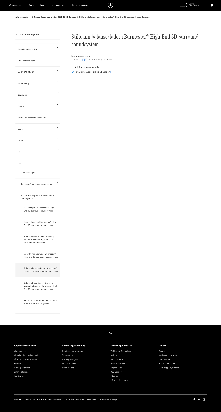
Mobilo (113, 355)
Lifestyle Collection (119, 380)
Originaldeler (116, 367)
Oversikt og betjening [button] (27, 49)
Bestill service (116, 359)
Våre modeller (20, 351)
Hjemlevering (68, 367)
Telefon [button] (21, 106)
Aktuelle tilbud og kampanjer (27, 355)
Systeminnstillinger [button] (26, 60)
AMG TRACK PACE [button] (26, 72)
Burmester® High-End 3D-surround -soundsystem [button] (37, 197)
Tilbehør (114, 376)
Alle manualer (22, 17)
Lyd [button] (19, 163)
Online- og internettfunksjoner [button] (32, 117)
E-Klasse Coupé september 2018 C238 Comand (54, 17)
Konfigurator (19, 376)
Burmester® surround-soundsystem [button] (37, 184)
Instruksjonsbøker (118, 363)
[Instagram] (204, 399)
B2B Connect (116, 371)
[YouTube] (199, 399)
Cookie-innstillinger (109, 399)
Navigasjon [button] (22, 95)
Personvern (92, 399)
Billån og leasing (21, 371)
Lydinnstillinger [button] (28, 172)
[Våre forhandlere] (212, 5)
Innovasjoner (164, 359)
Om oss (162, 351)
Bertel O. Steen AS (167, 363)
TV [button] (19, 152)
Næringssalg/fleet (22, 367)
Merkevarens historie (168, 355)
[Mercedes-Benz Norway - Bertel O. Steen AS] (110, 5)
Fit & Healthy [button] (23, 83)
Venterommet (68, 355)
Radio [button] (20, 140)
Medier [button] (21, 129)
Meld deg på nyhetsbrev (169, 367)
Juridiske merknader (75, 399)
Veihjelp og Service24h (120, 351)
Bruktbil (17, 363)
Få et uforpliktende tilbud (25, 359)
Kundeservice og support (73, 351)
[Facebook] (194, 399)
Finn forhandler (69, 363)
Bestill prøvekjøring (71, 359)
